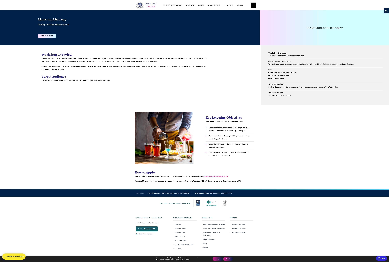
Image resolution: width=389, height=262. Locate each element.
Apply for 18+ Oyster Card (184, 244)
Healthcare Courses (239, 232)
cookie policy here (183, 260)
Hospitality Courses (239, 228)
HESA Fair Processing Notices (214, 228)
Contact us (141, 223)
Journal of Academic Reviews (214, 224)
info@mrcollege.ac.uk (145, 234)
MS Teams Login (181, 240)
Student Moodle (180, 228)
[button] (386, 10)
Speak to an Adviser (15, 256)
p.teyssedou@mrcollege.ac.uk (215, 176)
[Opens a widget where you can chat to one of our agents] (381, 258)
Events (205, 247)
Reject (228, 259)
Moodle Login (180, 236)
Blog (205, 243)
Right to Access (209, 239)
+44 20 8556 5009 (147, 229)
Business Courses (238, 224)
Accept (217, 259)
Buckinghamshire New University (211, 233)
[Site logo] (146, 5)
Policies (178, 224)
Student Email (180, 232)
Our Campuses (154, 223)
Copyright (178, 248)
